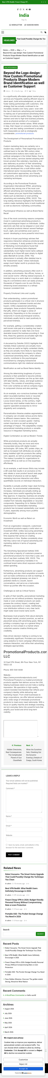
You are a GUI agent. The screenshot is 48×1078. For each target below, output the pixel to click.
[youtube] (29, 9)
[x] (23, 9)
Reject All (23, 1064)
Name (9, 816)
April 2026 (8, 1027)
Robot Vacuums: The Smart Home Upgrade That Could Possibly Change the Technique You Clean (24, 877)
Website (9, 835)
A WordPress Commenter (14, 995)
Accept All (23, 1069)
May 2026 (8, 1023)
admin (8, 91)
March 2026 (9, 1032)
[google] (26, 9)
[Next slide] (45, 2)
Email (9, 826)
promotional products (25, 133)
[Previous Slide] (41, 2)
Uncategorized (10, 67)
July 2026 (8, 1013)
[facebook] (18, 9)
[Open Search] (41, 32)
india (24, 15)
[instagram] (20, 9)
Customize (23, 1059)
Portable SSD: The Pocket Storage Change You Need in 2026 (22, 2)
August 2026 (9, 1009)
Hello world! (31, 995)
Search (6, 929)
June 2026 (8, 1018)
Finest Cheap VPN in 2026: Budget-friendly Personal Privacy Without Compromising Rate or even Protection (24, 902)
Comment (10, 788)
